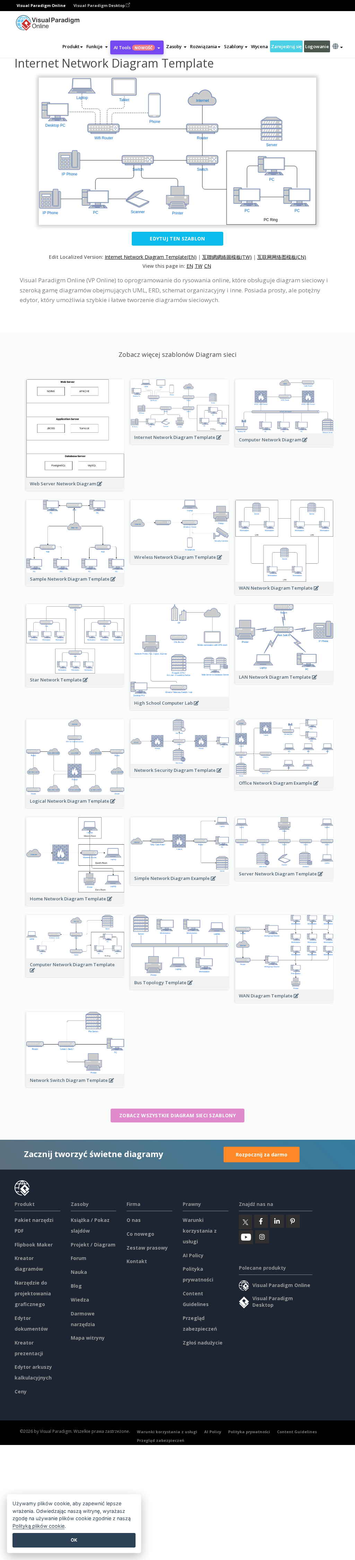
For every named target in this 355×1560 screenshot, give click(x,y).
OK (74, 1540)
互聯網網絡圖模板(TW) (227, 257)
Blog (76, 1286)
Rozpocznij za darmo (261, 1154)
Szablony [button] (233, 46)
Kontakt (137, 1261)
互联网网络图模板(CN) (281, 257)
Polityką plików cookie (38, 1526)
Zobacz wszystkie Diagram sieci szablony (177, 1115)
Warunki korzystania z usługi (200, 1231)
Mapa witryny (88, 1337)
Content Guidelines (297, 1431)
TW (198, 266)
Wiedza (80, 1299)
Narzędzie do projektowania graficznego (33, 1293)
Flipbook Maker (34, 1244)
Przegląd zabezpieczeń (160, 1440)
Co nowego (140, 1234)
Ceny (21, 1391)
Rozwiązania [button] (203, 46)
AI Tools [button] (133, 47)
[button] (97, 46)
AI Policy (193, 1255)
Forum (78, 1258)
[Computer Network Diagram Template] (75, 974)
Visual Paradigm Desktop (99, 5)
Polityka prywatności (249, 1431)
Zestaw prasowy (147, 1247)
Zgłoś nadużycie (203, 1342)
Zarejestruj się (286, 46)
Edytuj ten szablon (177, 238)
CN (207, 266)
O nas (134, 1220)
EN (190, 266)
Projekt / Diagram (93, 1244)
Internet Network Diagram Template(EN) (151, 257)
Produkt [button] (70, 46)
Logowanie (317, 46)
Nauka (79, 1272)
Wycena (259, 46)
